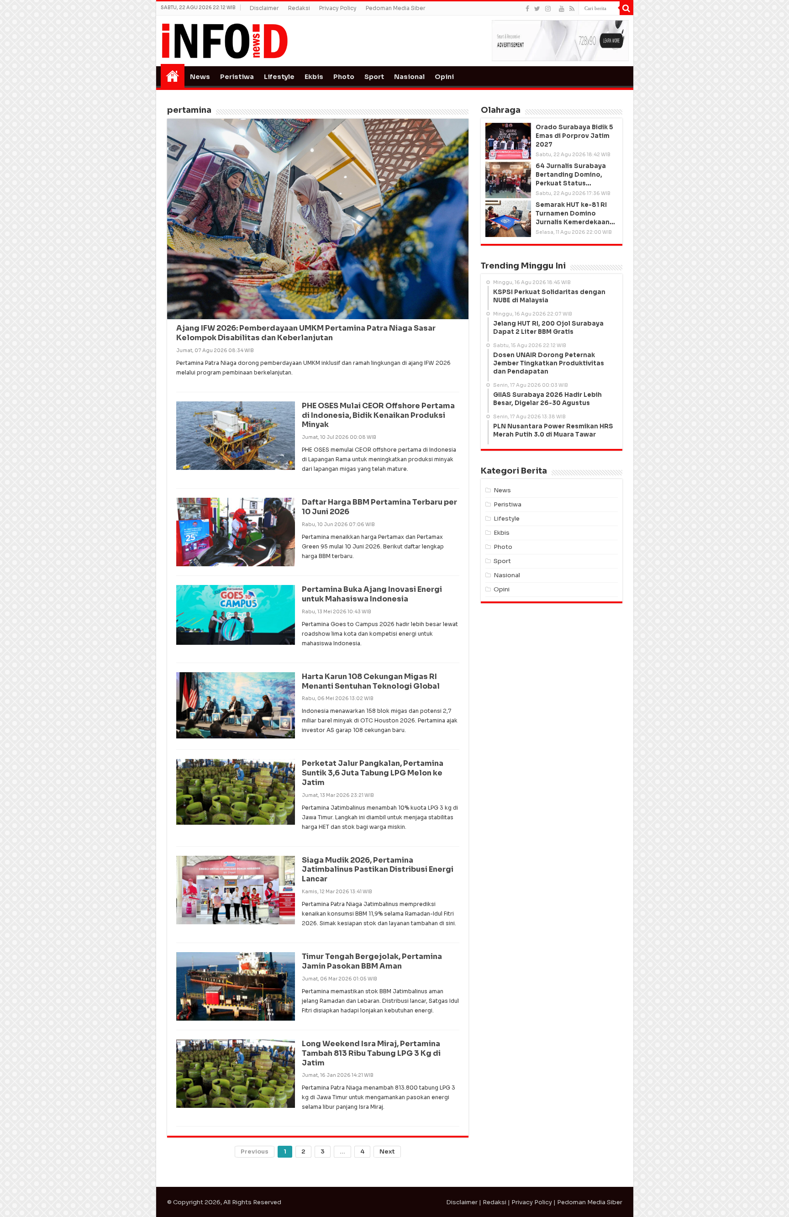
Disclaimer (264, 8)
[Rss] (571, 8)
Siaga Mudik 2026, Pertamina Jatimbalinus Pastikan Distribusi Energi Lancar (377, 869)
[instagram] (548, 8)
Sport (374, 77)
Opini (444, 77)
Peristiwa (237, 77)
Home (172, 76)
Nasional (409, 77)
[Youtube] (561, 8)
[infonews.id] (225, 40)
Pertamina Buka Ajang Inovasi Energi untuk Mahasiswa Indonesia (372, 594)
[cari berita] (626, 8)
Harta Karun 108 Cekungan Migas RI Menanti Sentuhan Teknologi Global (371, 681)
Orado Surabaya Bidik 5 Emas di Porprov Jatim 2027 (574, 135)
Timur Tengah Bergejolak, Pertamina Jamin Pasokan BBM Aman (372, 961)
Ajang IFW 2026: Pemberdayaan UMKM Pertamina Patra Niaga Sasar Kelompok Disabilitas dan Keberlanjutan (306, 332)
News (200, 77)
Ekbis (314, 77)
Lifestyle (279, 77)
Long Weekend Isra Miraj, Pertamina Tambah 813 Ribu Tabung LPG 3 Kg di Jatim (371, 1053)
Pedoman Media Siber (396, 8)
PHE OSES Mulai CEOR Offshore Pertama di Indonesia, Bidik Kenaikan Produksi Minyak (378, 415)
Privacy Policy (338, 8)
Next (387, 1151)
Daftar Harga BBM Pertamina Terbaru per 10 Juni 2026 (379, 506)
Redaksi (299, 8)
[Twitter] (537, 8)
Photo (343, 77)
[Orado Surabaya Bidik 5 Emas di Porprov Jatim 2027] (508, 141)
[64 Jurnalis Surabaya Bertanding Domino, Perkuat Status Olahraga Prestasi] (508, 180)
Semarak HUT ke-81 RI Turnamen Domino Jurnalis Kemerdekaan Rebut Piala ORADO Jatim (573, 222)
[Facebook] (527, 8)
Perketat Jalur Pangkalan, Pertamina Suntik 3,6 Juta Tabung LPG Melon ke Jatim (372, 773)
